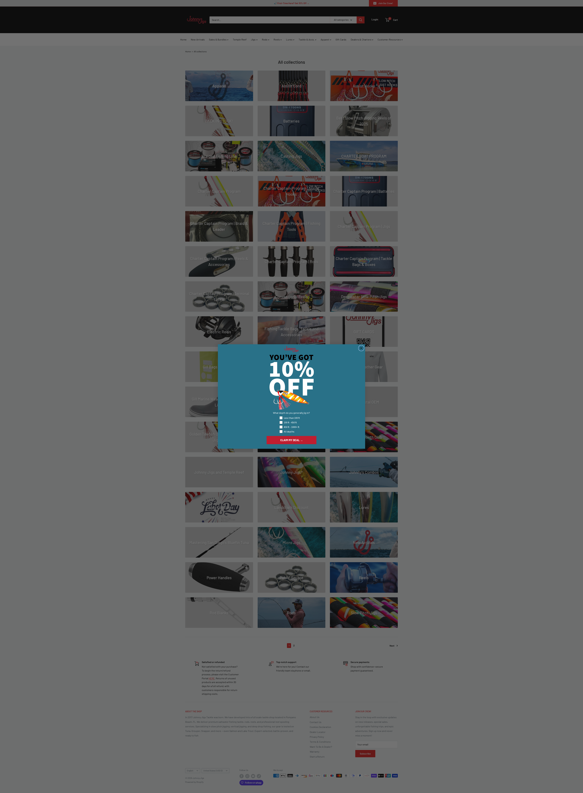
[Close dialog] (361, 348)
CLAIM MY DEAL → (291, 440)
